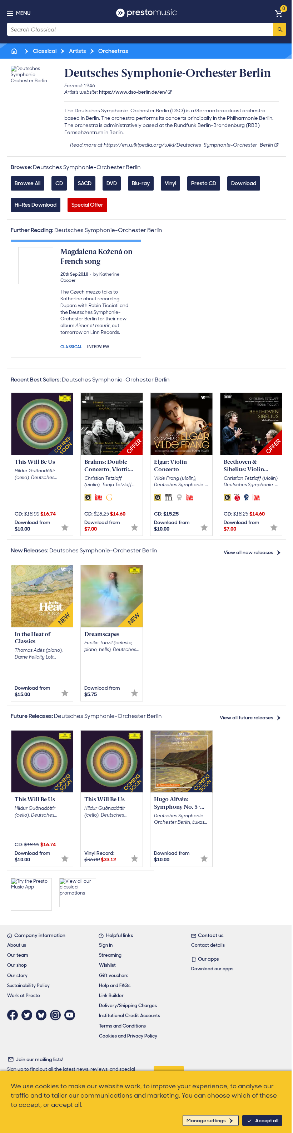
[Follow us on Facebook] (14, 1015)
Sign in (106, 945)
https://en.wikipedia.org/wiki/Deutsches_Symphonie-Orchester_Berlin (188, 145)
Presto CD (203, 183)
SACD (84, 183)
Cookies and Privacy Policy (128, 1036)
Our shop (17, 965)
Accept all (266, 1120)
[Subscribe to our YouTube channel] (71, 1015)
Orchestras (112, 51)
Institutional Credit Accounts (129, 1016)
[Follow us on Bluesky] (43, 1015)
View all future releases (246, 717)
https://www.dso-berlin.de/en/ (133, 92)
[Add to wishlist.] (64, 527)
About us (16, 945)
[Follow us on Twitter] (28, 1015)
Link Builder (111, 995)
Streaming (110, 955)
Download (243, 183)
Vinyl (170, 183)
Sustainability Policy (28, 985)
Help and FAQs (114, 985)
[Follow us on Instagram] (57, 1015)
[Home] (14, 51)
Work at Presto (23, 995)
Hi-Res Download (35, 204)
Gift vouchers (113, 975)
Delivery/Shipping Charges (128, 1006)
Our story (17, 975)
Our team (17, 955)
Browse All (27, 183)
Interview (98, 346)
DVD (111, 183)
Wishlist (107, 965)
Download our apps (212, 969)
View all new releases (248, 552)
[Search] (279, 29)
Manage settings (206, 1120)
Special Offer (87, 204)
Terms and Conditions (122, 1026)
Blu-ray (141, 183)
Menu (23, 13)
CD (59, 183)
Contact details (208, 945)
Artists (77, 51)
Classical (44, 51)
